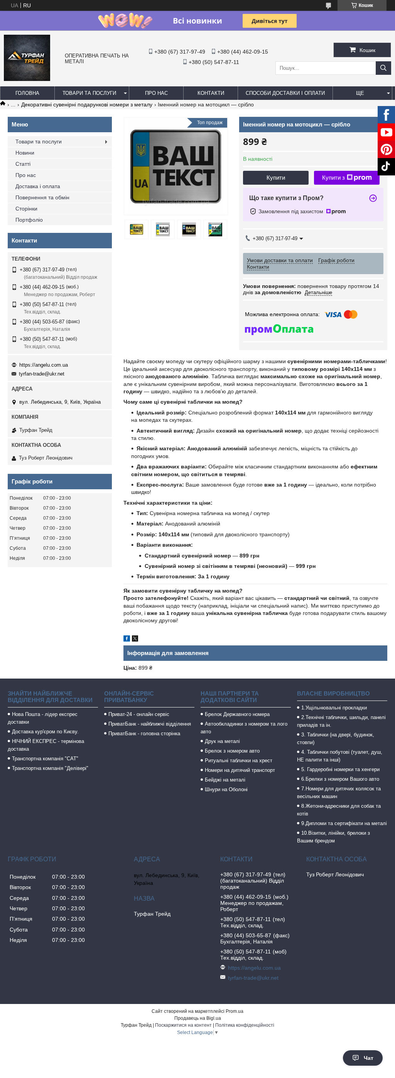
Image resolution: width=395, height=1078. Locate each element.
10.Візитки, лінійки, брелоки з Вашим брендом (333, 837)
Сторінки (26, 208)
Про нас (156, 93)
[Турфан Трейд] (27, 79)
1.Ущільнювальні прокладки (334, 708)
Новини (24, 153)
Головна (27, 93)
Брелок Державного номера (237, 714)
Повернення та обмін (42, 197)
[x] (135, 640)
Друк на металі (222, 741)
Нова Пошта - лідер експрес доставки (43, 718)
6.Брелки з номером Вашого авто (340, 779)
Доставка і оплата (37, 186)
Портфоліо (29, 220)
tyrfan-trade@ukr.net (41, 374)
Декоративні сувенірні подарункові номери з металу (86, 104)
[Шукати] (383, 68)
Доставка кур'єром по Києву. (45, 731)
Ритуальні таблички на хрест (238, 760)
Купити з (333, 177)
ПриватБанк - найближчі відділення (149, 724)
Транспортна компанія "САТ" (45, 758)
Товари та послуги (89, 93)
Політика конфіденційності (244, 1025)
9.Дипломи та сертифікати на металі (344, 823)
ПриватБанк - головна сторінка (144, 733)
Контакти (211, 93)
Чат (368, 1058)
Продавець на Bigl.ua (197, 1018)
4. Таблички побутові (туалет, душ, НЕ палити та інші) (339, 756)
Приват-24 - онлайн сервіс (138, 714)
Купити (276, 177)
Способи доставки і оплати (285, 93)
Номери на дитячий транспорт (240, 770)
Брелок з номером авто (232, 751)
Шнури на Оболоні (226, 789)
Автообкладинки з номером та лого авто (244, 727)
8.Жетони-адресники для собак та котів (339, 810)
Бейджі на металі (225, 780)
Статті (22, 164)
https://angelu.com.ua (43, 365)
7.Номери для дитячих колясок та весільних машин (339, 792)
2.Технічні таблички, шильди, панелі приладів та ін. (341, 721)
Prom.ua (234, 1011)
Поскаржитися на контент (183, 1025)
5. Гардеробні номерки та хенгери (340, 769)
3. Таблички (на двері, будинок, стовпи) (335, 738)
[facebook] (126, 640)
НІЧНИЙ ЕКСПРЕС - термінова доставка (46, 745)
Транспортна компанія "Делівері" (50, 768)
